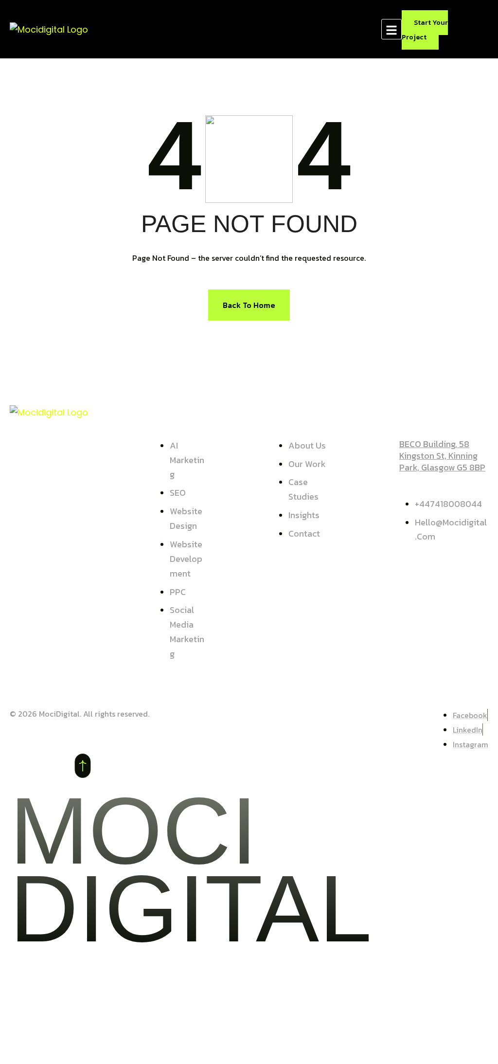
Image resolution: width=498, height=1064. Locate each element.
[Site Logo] (49, 28)
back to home (249, 305)
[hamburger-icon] (391, 29)
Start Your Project (425, 30)
